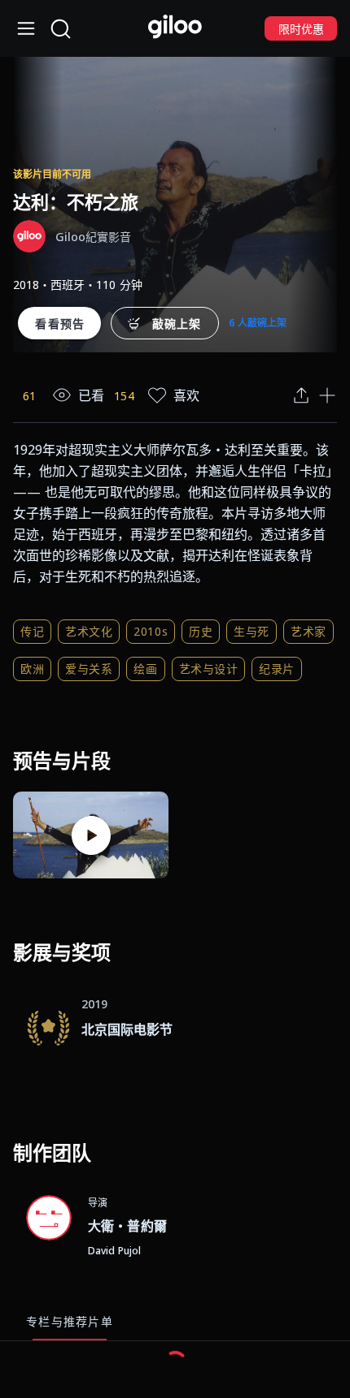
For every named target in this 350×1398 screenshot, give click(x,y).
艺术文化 (88, 631)
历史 (200, 631)
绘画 (145, 668)
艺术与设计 (208, 668)
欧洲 (32, 668)
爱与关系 (88, 668)
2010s (150, 631)
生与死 (251, 631)
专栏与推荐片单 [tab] (69, 1321)
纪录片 (277, 668)
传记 (32, 631)
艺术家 (308, 631)
